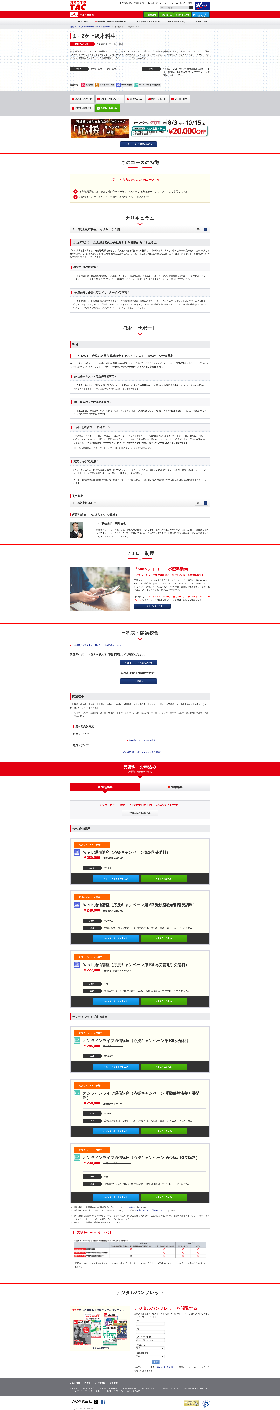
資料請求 (152, 15)
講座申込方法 (184, 15)
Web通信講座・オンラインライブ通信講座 (142, 752)
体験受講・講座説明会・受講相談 (112, 21)
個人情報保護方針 (130, 1388)
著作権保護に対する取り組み (195, 1388)
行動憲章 (73, 1388)
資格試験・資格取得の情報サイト (83, 27)
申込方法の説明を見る (140, 813)
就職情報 (114, 1383)
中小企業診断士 (88, 15)
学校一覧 (154, 3)
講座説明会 (167, 15)
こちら (130, 1207)
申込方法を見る (165, 878)
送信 (156, 1362)
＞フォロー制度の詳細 (152, 606)
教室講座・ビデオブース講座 (142, 740)
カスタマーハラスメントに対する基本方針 (123, 1391)
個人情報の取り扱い (166, 1367)
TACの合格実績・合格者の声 (147, 21)
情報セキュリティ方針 (170, 1388)
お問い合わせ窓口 (185, 3)
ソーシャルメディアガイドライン (88, 1391)
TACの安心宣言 (88, 1388)
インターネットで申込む (116, 878)
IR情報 (87, 1383)
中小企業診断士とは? (177, 21)
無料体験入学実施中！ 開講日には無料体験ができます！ (98, 645)
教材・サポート (158, 99)
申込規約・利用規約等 (108, 1388)
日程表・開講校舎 (83, 108)
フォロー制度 (181, 99)
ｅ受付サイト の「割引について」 (151, 1210)
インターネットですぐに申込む (202, 15)
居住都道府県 (142, 1353)
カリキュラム (136, 99)
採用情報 (101, 1383)
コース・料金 (82, 21)
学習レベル (141, 1345)
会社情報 (76, 1383)
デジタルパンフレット (111, 99)
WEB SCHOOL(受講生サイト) (133, 3)
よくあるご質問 (200, 21)
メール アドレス (143, 1337)
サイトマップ (168, 3)
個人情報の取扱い (149, 1388)
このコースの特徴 (83, 99)
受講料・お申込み (109, 108)
